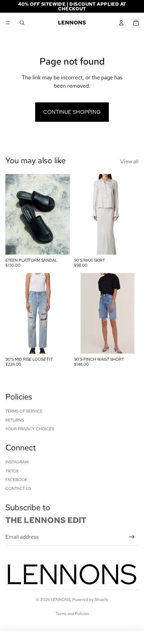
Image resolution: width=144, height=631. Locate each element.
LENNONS (60, 599)
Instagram (16, 462)
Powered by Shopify (90, 599)
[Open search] (22, 22)
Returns (14, 420)
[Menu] (7, 22)
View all (129, 161)
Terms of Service (24, 411)
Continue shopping (72, 111)
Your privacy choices (29, 429)
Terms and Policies (72, 613)
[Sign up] (132, 537)
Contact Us (18, 488)
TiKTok (12, 471)
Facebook (16, 479)
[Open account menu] (121, 22)
